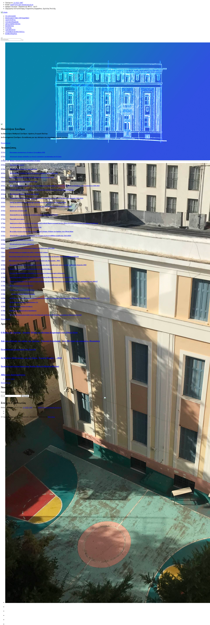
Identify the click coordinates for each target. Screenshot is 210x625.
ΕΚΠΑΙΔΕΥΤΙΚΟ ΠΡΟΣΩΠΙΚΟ (17, 18)
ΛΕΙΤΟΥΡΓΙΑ (10, 20)
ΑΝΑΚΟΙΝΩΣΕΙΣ (11, 22)
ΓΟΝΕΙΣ (8, 28)
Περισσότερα (5, 143)
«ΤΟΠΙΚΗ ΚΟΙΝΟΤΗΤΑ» (15, 32)
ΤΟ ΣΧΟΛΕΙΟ (10, 16)
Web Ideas (51, 417)
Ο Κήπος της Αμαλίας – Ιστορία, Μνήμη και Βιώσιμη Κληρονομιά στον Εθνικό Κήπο (39, 332)
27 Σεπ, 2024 (9, 379)
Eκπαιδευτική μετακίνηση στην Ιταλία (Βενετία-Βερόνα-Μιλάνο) (30, 366)
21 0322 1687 (18, 3)
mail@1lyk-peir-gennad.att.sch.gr (21, 5)
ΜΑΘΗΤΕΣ (9, 26)
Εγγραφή (25, 396)
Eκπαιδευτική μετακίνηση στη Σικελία (18, 349)
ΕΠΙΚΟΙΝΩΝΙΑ (11, 34)
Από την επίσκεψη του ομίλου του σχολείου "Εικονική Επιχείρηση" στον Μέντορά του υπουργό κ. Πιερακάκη (50, 341)
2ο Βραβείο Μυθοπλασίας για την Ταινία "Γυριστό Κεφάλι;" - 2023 (31, 358)
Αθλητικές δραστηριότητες (13, 375)
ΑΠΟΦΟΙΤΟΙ (10, 30)
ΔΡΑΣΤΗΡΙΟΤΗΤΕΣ (12, 24)
